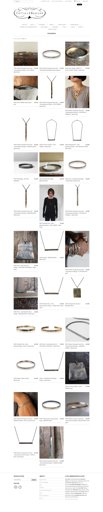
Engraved (51, 33)
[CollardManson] (51, 13)
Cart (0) (78, 1)
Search (40, 493)
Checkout (85, 1)
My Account (68, 1)
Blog (40, 485)
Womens (42, 24)
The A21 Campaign (43, 482)
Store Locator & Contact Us (45, 490)
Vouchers (44, 27)
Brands (56, 27)
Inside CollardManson (28, 27)
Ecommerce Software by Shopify (71, 499)
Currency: (45, 1)
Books (80, 27)
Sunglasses (52, 29)
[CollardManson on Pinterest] (16, 488)
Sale (65, 27)
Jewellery (62, 24)
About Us (41, 487)
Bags (32, 24)
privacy (41, 498)
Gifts (73, 27)
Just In (24, 24)
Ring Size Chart (42, 479)
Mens (52, 24)
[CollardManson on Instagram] (20, 488)
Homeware (75, 24)
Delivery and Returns (44, 495)
